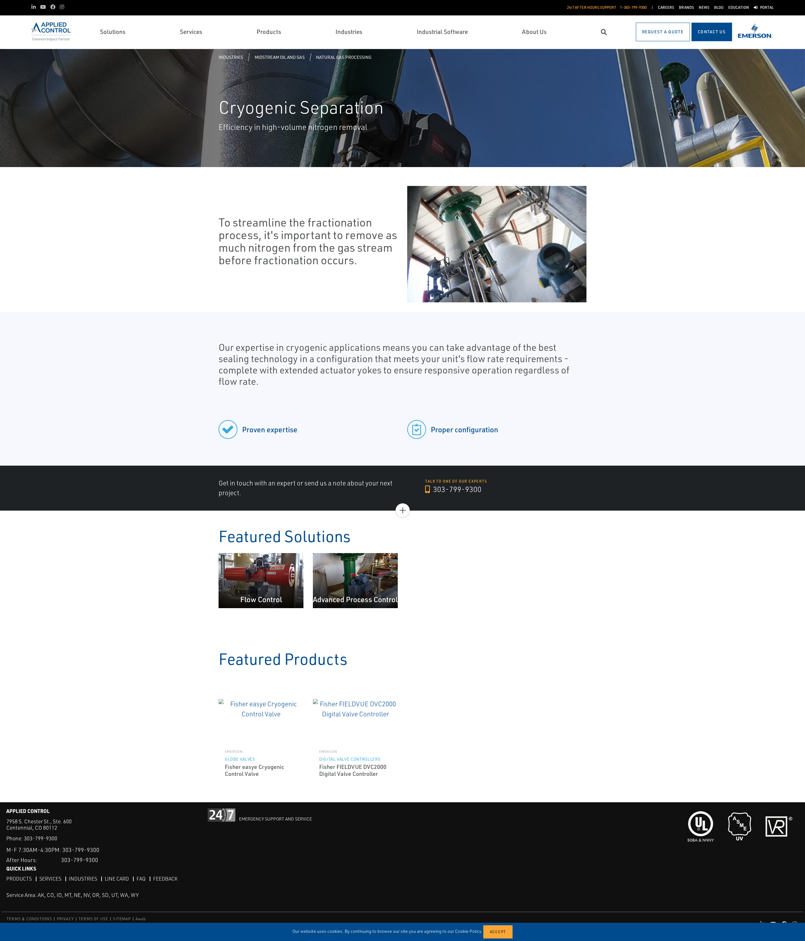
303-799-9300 (456, 489)
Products (19, 879)
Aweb (141, 918)
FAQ (141, 879)
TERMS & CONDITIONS (29, 918)
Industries (231, 57)
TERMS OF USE (93, 918)
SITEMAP (121, 918)
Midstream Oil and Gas (280, 57)
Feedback (165, 879)
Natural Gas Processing (343, 57)
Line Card (117, 879)
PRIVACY (65, 918)
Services (50, 879)
